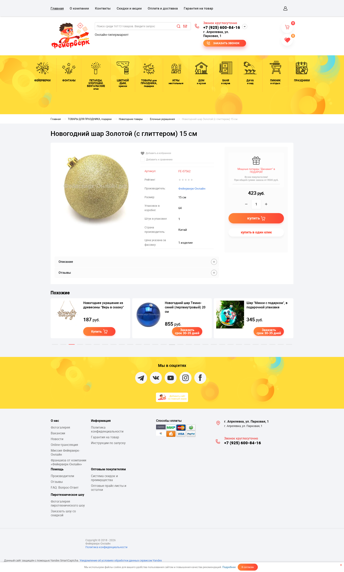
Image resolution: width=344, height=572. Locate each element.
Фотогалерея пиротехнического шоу (68, 503)
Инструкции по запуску (108, 443)
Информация (101, 420)
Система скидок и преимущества (104, 478)
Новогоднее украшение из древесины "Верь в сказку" (103, 305)
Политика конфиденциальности (107, 429)
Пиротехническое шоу (67, 494)
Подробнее (229, 567)
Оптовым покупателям (108, 469)
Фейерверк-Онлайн (191, 188)
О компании (79, 8)
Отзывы (57, 481)
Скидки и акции (129, 8)
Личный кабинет (285, 8)
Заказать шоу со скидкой (63, 513)
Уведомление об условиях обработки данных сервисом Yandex (121, 560)
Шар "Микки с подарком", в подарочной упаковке (266, 305)
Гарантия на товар (198, 8)
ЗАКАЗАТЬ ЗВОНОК (226, 43)
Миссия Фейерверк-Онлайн (65, 452)
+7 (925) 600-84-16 (221, 27)
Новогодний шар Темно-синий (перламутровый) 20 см (185, 307)
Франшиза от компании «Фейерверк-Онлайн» (68, 462)
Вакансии (58, 433)
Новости (57, 439)
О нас (55, 420)
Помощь (57, 469)
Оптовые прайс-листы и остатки (108, 487)
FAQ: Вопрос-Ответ (65, 487)
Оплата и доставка (163, 8)
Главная (57, 8)
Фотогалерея (60, 427)
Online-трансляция (64, 444)
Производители (62, 476)
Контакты (103, 8)
